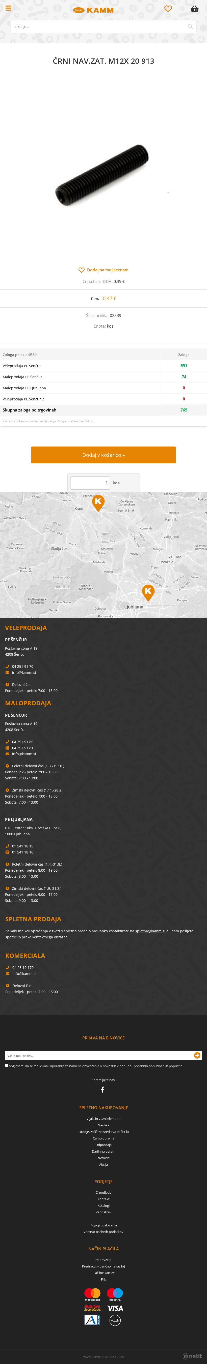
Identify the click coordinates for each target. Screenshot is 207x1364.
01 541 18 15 (22, 846)
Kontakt (103, 1199)
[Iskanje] (190, 26)
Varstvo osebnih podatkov (103, 1231)
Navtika (103, 1125)
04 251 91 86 (22, 741)
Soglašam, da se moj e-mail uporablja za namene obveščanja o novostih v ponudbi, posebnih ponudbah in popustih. (96, 1066)
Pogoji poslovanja (103, 1225)
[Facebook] (103, 1090)
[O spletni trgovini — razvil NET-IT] (192, 1356)
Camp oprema (103, 1138)
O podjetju (104, 1192)
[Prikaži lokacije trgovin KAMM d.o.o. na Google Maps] (103, 555)
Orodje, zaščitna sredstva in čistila (104, 1131)
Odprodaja (103, 1145)
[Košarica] (196, 9)
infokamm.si (24, 672)
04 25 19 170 (23, 967)
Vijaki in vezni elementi (103, 1118)
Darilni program (103, 1151)
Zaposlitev (103, 1212)
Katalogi (103, 1205)
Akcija (103, 1164)
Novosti (104, 1158)
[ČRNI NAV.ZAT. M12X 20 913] (103, 171)
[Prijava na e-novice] (197, 1055)
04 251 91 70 (22, 666)
